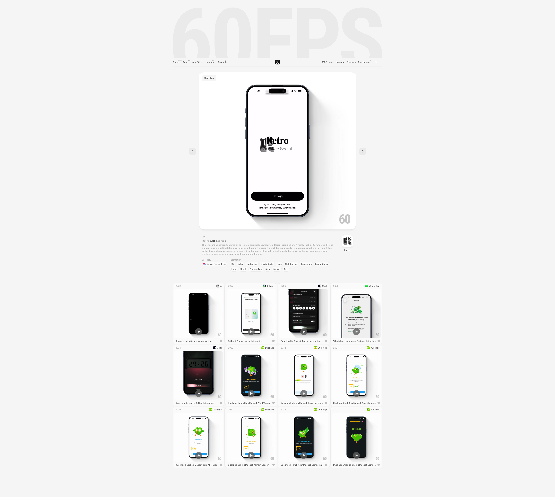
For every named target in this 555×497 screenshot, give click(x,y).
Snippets (222, 62)
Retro (347, 250)
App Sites (197, 62)
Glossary (351, 62)
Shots (175, 62)
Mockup (340, 62)
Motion (210, 62)
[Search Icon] (376, 62)
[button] (261, 223)
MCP (324, 62)
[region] (277, 150)
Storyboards (364, 62)
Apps (185, 62)
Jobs (331, 62)
